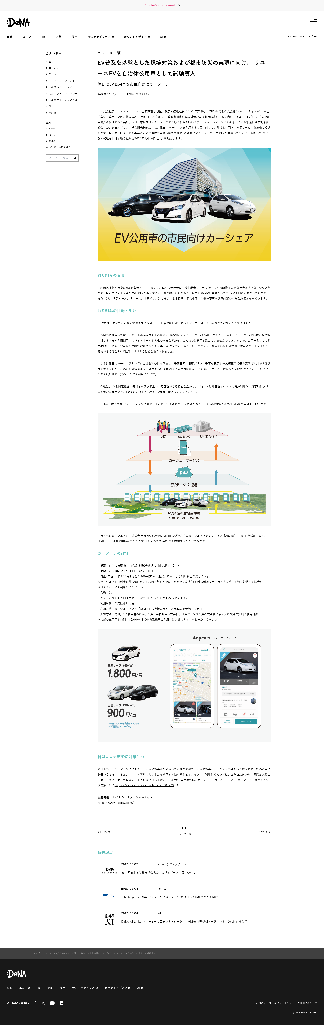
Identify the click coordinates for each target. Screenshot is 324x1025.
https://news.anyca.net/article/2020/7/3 (144, 785)
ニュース (26, 36)
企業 (58, 36)
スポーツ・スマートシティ (64, 93)
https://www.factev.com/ (116, 802)
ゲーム (53, 74)
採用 (74, 36)
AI (50, 106)
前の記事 (105, 832)
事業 (9, 36)
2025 (52, 135)
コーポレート (57, 68)
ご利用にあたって (307, 1003)
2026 (52, 128)
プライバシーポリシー (281, 1003)
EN (315, 36)
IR (43, 36)
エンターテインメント (62, 81)
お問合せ (261, 1003)
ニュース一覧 (109, 53)
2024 (52, 141)
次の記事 (263, 832)
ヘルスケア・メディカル (63, 100)
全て (51, 61)
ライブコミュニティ (61, 87)
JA (309, 36)
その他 (53, 113)
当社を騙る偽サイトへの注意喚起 (160, 5)
